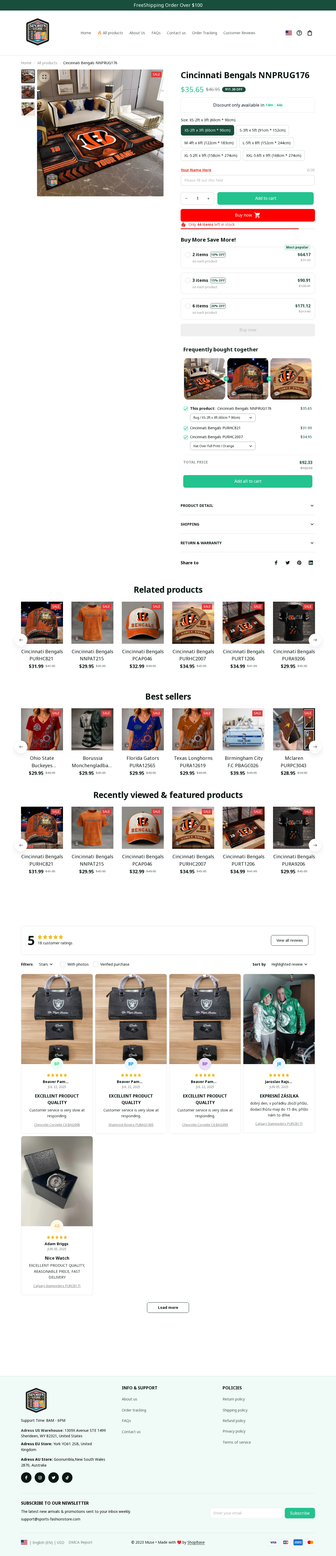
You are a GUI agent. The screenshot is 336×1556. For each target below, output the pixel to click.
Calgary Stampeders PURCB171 (279, 1123)
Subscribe (300, 1513)
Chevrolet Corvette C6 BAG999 (205, 1125)
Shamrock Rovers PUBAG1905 (131, 1125)
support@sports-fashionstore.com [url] (50, 1519)
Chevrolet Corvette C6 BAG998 (57, 1125)
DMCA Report (80, 1542)
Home (26, 62)
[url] (196, 1542)
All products (47, 62)
